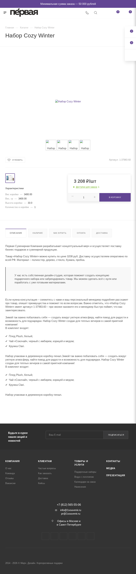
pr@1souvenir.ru (70, 513)
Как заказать (45, 473)
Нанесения (80, 486)
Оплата (81, 233)
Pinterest (90, 536)
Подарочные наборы (85, 472)
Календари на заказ (85, 481)
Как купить (59, 233)
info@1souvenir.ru (70, 510)
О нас (8, 468)
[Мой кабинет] (104, 13)
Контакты (113, 461)
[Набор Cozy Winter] (68, 101)
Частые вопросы (47, 468)
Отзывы (9, 478)
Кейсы (41, 483)
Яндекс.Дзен (81, 536)
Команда (10, 473)
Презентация (115, 475)
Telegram (54, 536)
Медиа (110, 468)
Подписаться (116, 435)
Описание (16, 233)
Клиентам (45, 461)
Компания (12, 461)
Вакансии (10, 483)
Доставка (101, 233)
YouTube (63, 536)
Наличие (38, 233)
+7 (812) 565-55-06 (69, 504)
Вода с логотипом (84, 477)
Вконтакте (45, 536)
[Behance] (72, 536)
